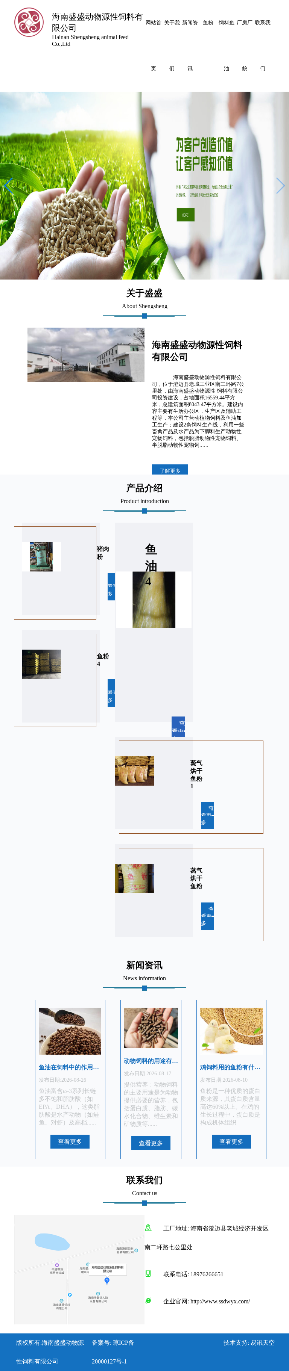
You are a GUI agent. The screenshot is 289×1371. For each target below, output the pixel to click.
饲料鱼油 (226, 45)
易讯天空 (263, 1342)
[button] (280, 185)
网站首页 (153, 45)
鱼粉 (208, 23)
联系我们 (263, 45)
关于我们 (172, 45)
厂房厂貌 (244, 45)
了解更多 (170, 471)
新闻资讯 (190, 45)
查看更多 (114, 587)
